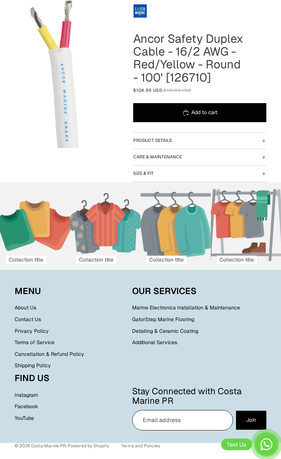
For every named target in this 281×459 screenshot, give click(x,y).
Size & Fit (143, 173)
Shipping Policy (33, 365)
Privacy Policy (32, 330)
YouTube (24, 418)
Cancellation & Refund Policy (49, 354)
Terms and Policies (140, 446)
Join (251, 420)
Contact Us (28, 319)
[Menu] (8, 11)
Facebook (26, 406)
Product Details (152, 140)
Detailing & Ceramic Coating (165, 330)
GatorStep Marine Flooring (163, 319)
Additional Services (154, 342)
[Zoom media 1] (59, 74)
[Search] (24, 11)
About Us (25, 307)
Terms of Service (35, 342)
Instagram (26, 395)
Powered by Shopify (88, 446)
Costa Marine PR (48, 446)
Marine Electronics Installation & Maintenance (186, 307)
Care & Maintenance (157, 157)
